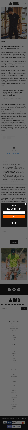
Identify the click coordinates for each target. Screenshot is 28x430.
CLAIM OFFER (14, 216)
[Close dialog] (25, 204)
